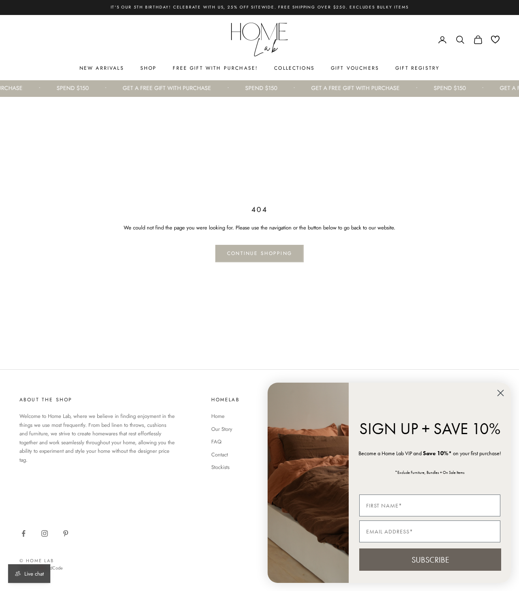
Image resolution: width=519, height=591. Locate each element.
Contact (219, 454)
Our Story (221, 429)
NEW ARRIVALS (101, 68)
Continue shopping (259, 253)
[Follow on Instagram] (45, 533)
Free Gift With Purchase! (215, 68)
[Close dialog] (500, 393)
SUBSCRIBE (430, 560)
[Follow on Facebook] (23, 533)
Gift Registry (417, 68)
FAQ (216, 441)
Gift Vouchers (355, 68)
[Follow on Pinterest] (66, 533)
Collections (294, 68)
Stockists (220, 467)
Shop (148, 68)
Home (218, 416)
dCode (56, 568)
